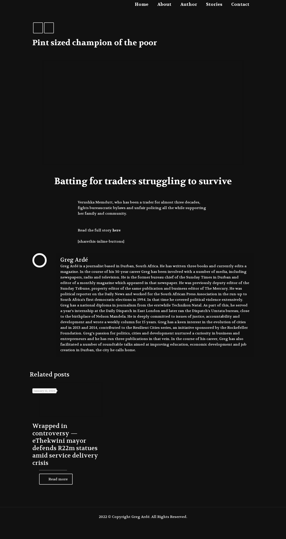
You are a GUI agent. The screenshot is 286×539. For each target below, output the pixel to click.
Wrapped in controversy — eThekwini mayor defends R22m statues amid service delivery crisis (65, 444)
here (116, 230)
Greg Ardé (74, 259)
